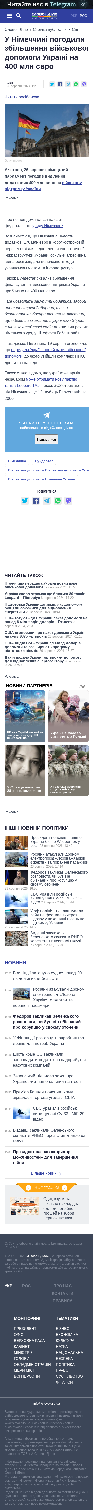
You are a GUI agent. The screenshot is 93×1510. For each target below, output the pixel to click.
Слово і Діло (16, 29)
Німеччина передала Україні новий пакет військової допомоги (42, 585)
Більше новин (44, 1173)
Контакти (62, 1293)
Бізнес (62, 1328)
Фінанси (64, 1382)
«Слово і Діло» (37, 1256)
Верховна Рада (29, 1340)
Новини (15, 962)
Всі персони (27, 1376)
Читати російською (22, 97)
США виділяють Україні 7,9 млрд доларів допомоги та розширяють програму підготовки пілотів (43, 647)
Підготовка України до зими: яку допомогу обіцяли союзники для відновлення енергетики (43, 608)
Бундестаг (44, 461)
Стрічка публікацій (50, 29)
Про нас (62, 1286)
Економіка (67, 1334)
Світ (76, 29)
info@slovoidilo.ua (46, 1403)
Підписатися (46, 439)
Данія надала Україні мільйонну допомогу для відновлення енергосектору (43, 661)
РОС (83, 15)
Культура (65, 1340)
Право (62, 1370)
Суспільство (69, 1376)
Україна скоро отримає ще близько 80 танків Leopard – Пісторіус (45, 596)
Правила (63, 1301)
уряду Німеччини (47, 226)
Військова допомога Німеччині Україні (41, 479)
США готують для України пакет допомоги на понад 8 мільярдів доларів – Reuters (46, 622)
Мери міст (24, 1370)
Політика (65, 1364)
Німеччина (17, 461)
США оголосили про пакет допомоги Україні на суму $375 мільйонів (45, 634)
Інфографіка (46, 1188)
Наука (62, 1346)
